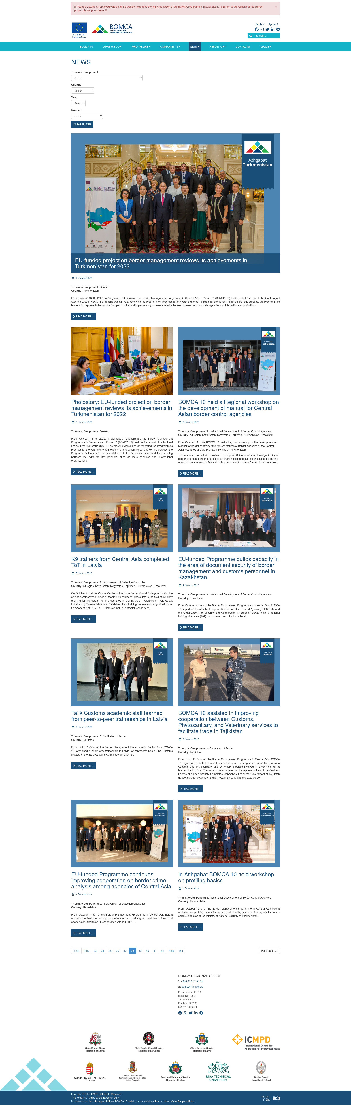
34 (102, 950)
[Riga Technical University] (218, 1072)
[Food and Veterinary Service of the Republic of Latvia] (175, 1072)
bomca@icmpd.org (192, 986)
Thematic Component (84, 72)
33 (95, 950)
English (260, 24)
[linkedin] (272, 29)
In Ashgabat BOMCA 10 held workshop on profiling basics (226, 877)
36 (117, 950)
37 (125, 950)
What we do (111, 46)
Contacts (243, 46)
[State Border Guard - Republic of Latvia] (95, 1043)
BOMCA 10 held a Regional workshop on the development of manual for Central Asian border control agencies (228, 408)
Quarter (76, 110)
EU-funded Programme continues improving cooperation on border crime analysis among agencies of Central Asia (121, 880)
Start (76, 950)
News (194, 46)
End (180, 950)
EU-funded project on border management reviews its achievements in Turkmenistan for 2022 (161, 263)
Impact (264, 46)
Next (171, 950)
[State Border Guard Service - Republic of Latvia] (149, 1043)
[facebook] (257, 29)
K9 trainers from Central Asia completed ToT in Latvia (120, 562)
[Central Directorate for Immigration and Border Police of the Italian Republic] (132, 1072)
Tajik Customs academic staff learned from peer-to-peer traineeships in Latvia (119, 716)
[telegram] (278, 29)
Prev (86, 950)
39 (140, 950)
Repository (218, 46)
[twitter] (267, 29)
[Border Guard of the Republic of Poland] (261, 1072)
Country (76, 84)
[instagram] (262, 29)
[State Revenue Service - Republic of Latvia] (202, 1043)
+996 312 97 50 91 (192, 981)
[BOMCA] (106, 30)
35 (110, 950)
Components (169, 46)
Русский (273, 24)
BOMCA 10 (86, 46)
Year (74, 97)
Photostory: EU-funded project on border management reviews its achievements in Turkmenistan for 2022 (121, 408)
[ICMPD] (256, 1043)
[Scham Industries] (276, 1098)
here (101, 10)
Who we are (139, 46)
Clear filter (82, 124)
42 (162, 950)
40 (147, 950)
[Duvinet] (265, 1098)
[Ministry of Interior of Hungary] (90, 1072)
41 (155, 950)
